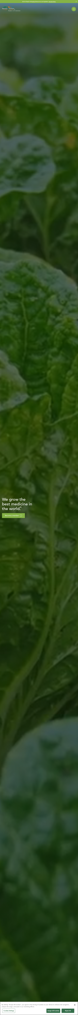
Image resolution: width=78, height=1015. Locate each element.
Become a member (12, 516)
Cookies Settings (9, 1011)
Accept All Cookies (53, 1011)
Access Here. (52, 1)
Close (76, 1)
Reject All (68, 1011)
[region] (39, 1008)
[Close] (75, 1005)
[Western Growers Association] (11, 12)
